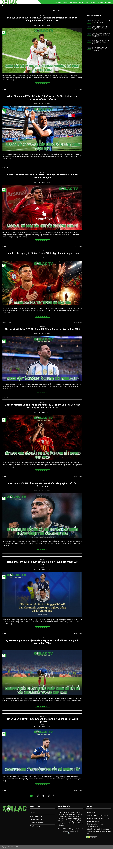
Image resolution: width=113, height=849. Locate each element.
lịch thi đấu (78, 821)
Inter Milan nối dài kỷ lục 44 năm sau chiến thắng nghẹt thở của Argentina (42, 484)
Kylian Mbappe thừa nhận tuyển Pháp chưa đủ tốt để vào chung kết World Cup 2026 (42, 642)
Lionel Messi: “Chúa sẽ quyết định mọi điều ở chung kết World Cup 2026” (42, 563)
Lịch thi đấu (74, 2)
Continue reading (42, 83)
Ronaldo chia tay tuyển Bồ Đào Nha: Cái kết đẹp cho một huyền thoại (42, 253)
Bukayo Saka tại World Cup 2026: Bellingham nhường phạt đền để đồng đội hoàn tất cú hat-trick (42, 19)
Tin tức (92, 2)
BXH (87, 2)
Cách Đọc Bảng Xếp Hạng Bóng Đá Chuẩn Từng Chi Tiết (100, 28)
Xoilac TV (65, 2)
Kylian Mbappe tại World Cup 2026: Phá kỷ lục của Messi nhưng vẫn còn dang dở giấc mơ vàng (42, 97)
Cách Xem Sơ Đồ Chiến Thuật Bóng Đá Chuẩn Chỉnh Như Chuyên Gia (101, 35)
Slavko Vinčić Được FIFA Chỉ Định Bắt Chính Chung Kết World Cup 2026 (42, 329)
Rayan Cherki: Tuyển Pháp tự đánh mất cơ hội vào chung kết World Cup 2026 (42, 720)
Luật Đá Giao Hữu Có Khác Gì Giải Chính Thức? (101, 21)
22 (49, 796)
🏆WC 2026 (58, 2)
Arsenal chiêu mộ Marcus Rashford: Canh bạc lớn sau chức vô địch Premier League (42, 176)
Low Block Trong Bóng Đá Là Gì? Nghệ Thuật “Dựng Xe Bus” (101, 42)
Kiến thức (100, 2)
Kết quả (81, 2)
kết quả (72, 821)
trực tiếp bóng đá (74, 812)
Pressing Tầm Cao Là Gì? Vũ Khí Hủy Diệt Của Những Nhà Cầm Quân (101, 49)
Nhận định (108, 2)
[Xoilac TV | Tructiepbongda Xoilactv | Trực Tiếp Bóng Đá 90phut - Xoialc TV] (10, 2)
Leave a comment (78, 89)
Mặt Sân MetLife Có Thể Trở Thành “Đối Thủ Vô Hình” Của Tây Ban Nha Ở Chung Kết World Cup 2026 (42, 406)
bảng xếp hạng (64, 823)
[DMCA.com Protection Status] (91, 837)
